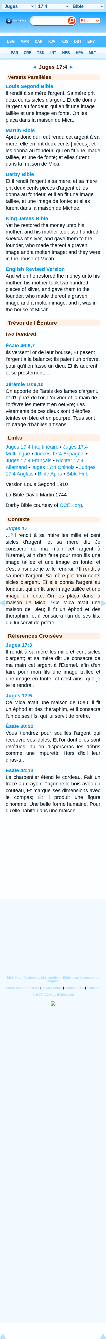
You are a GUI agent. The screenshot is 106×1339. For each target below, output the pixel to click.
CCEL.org (71, 505)
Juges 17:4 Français (28, 460)
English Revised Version (35, 269)
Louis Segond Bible (29, 86)
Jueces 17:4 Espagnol (59, 454)
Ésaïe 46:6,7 (20, 345)
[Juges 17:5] (99, 616)
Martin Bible (20, 130)
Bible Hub (77, 474)
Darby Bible (20, 174)
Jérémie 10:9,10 (25, 384)
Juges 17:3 (19, 645)
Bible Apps (50, 474)
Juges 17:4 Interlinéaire (32, 447)
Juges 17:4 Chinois (53, 467)
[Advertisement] (53, 863)
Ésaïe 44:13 (19, 770)
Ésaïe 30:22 (19, 726)
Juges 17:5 (19, 696)
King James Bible (27, 218)
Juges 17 (16, 528)
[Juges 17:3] (7, 616)
